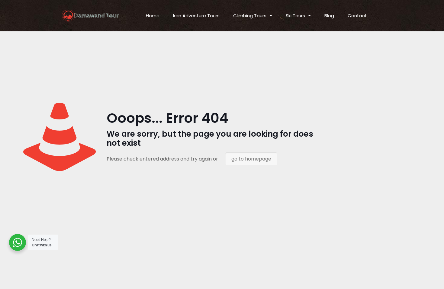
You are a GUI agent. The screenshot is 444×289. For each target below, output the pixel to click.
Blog (329, 15)
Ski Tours (295, 15)
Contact (357, 15)
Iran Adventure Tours (196, 15)
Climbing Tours (249, 15)
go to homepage (251, 158)
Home (152, 15)
